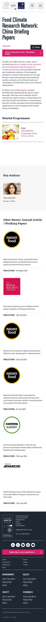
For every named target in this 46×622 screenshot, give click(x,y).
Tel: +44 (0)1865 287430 (23, 534)
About (4, 559)
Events (25, 559)
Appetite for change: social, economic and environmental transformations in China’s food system (21, 67)
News (4, 567)
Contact (25, 564)
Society (5, 592)
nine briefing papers (18, 90)
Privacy (14, 617)
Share (37, 47)
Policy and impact (8, 579)
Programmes (6, 562)
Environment (8, 574)
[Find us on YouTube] (33, 545)
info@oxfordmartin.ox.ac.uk (24, 530)
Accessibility (5, 617)
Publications (6, 564)
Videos (4, 585)
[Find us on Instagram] (28, 545)
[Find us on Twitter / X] (18, 545)
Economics (28, 592)
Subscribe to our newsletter (21, 552)
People (25, 562)
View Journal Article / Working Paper (19, 53)
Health (26, 574)
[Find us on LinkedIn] (13, 545)
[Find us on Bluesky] (23, 545)
